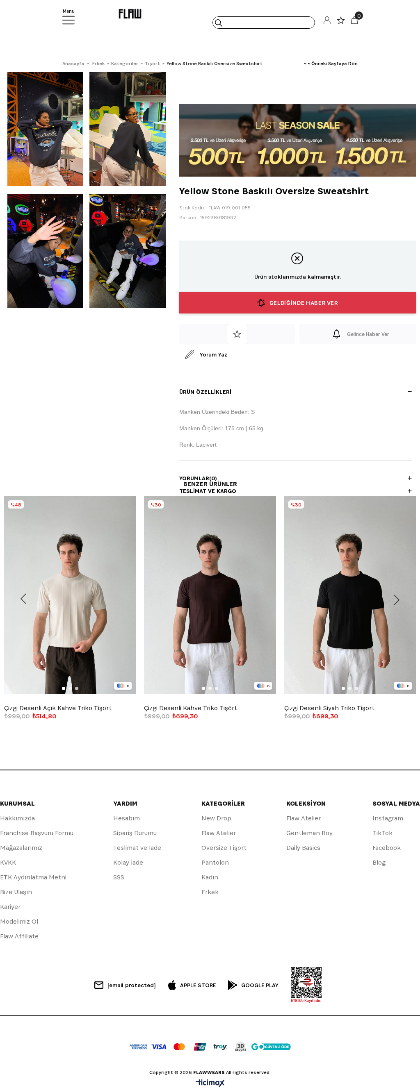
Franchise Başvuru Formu (36, 833)
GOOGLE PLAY (259, 985)
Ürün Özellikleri (205, 391)
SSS (118, 877)
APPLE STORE (198, 985)
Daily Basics (303, 847)
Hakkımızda (17, 818)
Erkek (210, 892)
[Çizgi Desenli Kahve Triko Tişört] (210, 595)
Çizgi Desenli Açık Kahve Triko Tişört (58, 708)
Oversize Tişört (224, 847)
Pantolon (215, 862)
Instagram (387, 818)
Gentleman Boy (309, 833)
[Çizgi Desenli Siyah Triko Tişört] (350, 595)
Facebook (386, 847)
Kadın (209, 877)
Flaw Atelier (218, 833)
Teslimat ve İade (137, 847)
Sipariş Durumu (135, 833)
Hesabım (126, 818)
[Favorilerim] (341, 22)
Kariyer (10, 906)
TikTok (382, 833)
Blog (379, 862)
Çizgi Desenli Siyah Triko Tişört (329, 708)
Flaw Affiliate (19, 936)
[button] (63, 688)
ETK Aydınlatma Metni (33, 877)
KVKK (8, 862)
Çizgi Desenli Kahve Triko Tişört (190, 708)
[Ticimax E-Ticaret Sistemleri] (210, 1083)
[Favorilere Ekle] (237, 334)
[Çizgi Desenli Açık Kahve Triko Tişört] (70, 595)
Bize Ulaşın (16, 892)
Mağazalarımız (21, 847)
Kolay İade (128, 862)
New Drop (216, 818)
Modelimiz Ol (19, 921)
